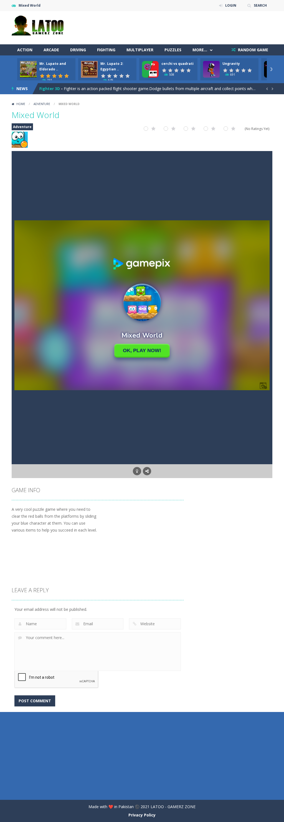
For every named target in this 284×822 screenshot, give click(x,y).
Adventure (42, 104)
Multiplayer (139, 49)
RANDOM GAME (252, 49)
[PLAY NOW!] (28, 69)
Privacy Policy (142, 815)
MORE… (199, 49)
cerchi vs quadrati (177, 63)
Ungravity (231, 63)
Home (21, 104)
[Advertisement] (171, 27)
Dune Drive (50, 88)
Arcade (51, 49)
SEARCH (260, 5)
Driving (78, 49)
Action (24, 49)
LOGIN (230, 5)
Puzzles (172, 49)
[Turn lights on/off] (137, 471)
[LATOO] (39, 24)
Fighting (106, 49)
